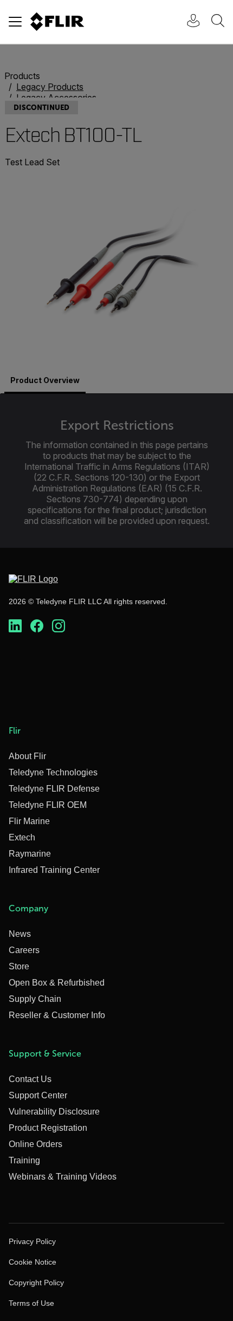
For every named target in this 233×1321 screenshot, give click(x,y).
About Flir (27, 756)
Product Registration (48, 1127)
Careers (24, 950)
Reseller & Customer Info (57, 1015)
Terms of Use (31, 1303)
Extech (22, 837)
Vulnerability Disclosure (54, 1111)
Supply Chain (35, 998)
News (20, 933)
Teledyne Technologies (53, 772)
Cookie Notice (32, 1262)
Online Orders (35, 1144)
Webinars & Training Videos (62, 1176)
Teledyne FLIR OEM (48, 805)
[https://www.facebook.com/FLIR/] (36, 626)
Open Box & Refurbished (57, 982)
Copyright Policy (36, 1282)
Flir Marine (29, 821)
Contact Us (30, 1079)
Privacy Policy (32, 1241)
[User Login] (187, 22)
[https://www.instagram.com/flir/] (58, 626)
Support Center (38, 1095)
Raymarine (30, 853)
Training (24, 1160)
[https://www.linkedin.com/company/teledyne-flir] (15, 626)
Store (19, 966)
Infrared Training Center (54, 870)
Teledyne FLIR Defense (54, 788)
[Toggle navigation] (15, 22)
